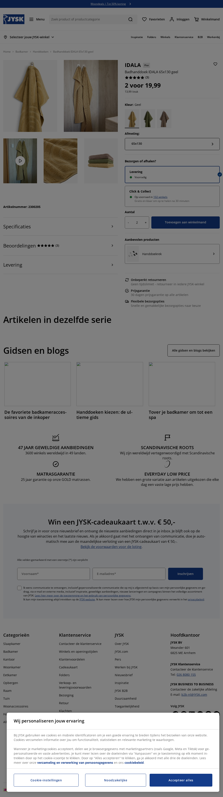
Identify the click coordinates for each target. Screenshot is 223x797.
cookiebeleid (134, 762)
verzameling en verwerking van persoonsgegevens (75, 762)
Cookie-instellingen (46, 780)
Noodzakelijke (115, 780)
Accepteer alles (181, 780)
